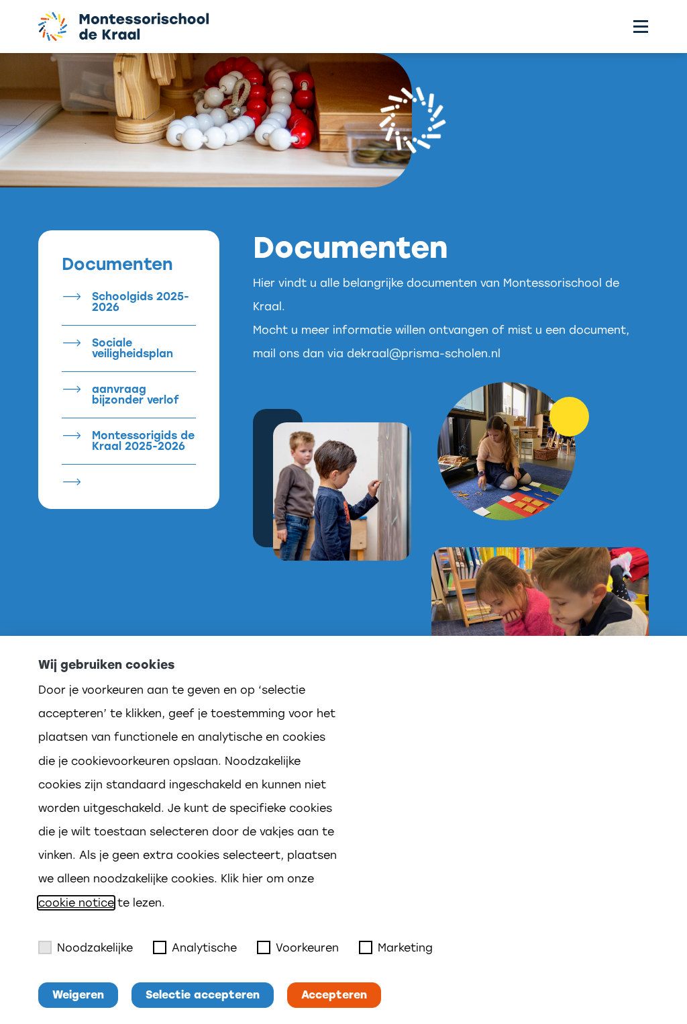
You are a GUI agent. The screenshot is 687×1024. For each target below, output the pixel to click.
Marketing (405, 947)
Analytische (204, 947)
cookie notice (76, 902)
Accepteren (334, 994)
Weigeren (78, 994)
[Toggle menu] (641, 26)
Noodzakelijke (95, 947)
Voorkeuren (307, 947)
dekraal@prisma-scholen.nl (423, 353)
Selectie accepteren (203, 994)
